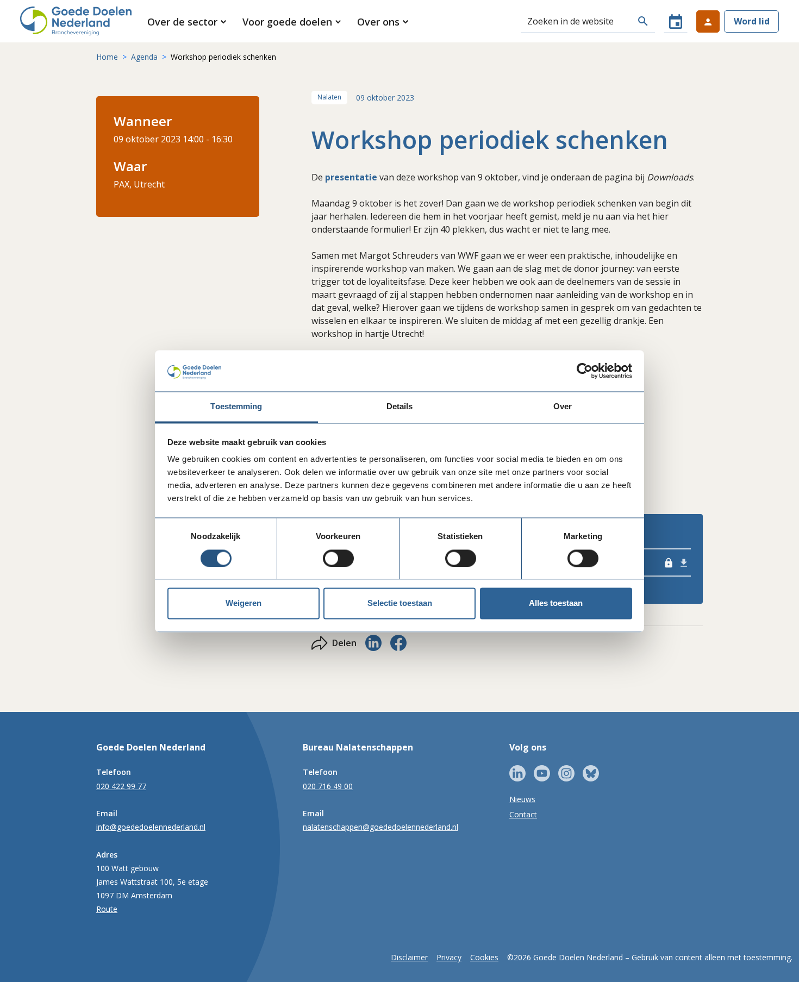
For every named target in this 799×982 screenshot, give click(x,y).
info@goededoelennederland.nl (150, 827)
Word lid (752, 21)
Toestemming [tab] (236, 406)
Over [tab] (562, 406)
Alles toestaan (556, 603)
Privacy (448, 957)
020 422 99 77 (121, 786)
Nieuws (522, 799)
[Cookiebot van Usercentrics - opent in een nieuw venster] (584, 370)
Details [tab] (399, 406)
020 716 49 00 (328, 786)
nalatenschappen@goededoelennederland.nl (380, 827)
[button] (188, 22)
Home (107, 57)
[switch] (338, 558)
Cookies (484, 957)
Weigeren (243, 603)
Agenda (144, 57)
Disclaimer (409, 957)
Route (106, 909)
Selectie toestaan (399, 603)
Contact (523, 814)
